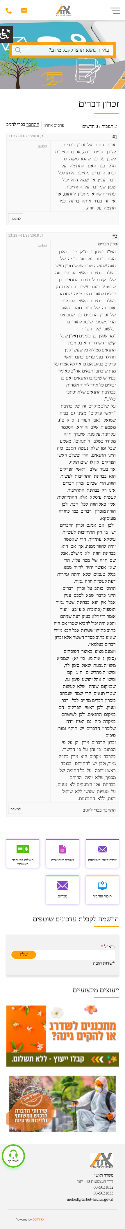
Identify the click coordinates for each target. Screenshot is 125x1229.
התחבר (32, 124)
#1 (114, 136)
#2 (114, 236)
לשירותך (13, 1161)
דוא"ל (108, 946)
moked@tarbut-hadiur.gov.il (90, 1199)
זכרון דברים (108, 243)
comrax (38, 1219)
